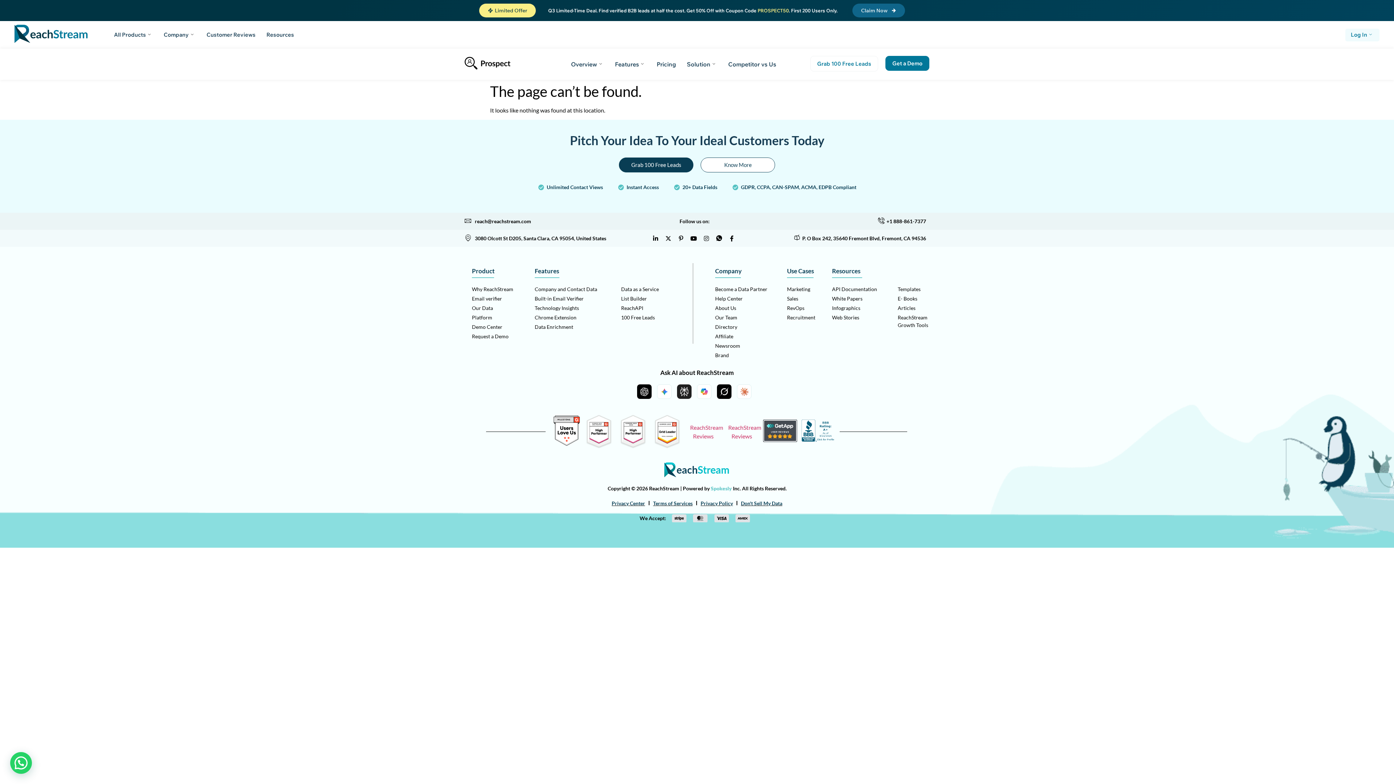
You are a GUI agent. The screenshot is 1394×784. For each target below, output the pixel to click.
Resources (280, 34)
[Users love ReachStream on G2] (567, 443)
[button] (507, 10)
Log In (1359, 34)
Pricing (666, 64)
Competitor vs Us (752, 64)
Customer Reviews (231, 34)
